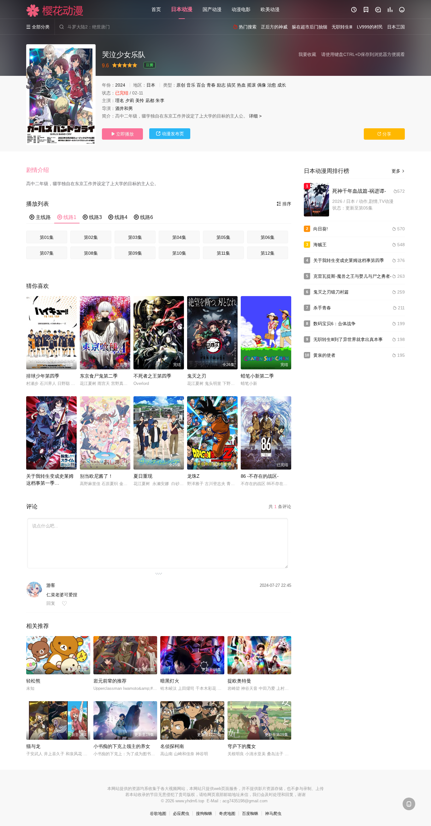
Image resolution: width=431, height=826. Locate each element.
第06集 (268, 237)
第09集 (135, 253)
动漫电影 (241, 9)
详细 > (255, 115)
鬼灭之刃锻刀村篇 (331, 292)
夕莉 (129, 100)
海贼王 (320, 244)
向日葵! (320, 228)
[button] (40, 170)
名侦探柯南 (172, 746)
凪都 (149, 100)
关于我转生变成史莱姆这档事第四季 (348, 260)
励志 (221, 85)
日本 (150, 85)
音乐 (190, 85)
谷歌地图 (158, 813)
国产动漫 (212, 9)
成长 (281, 85)
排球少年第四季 (42, 376)
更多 (398, 170)
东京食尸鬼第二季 (99, 376)
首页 (156, 9)
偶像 (261, 85)
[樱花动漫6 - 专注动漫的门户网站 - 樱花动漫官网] (55, 10)
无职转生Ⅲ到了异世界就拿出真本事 (348, 339)
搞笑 (231, 85)
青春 (211, 85)
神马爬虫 (273, 813)
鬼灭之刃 (196, 376)
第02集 (91, 237)
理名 (119, 100)
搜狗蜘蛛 (204, 813)
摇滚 (251, 85)
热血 (241, 85)
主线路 (40, 217)
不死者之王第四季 (152, 376)
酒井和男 (124, 108)
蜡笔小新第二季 (257, 376)
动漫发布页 (170, 133)
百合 (201, 85)
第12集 (268, 253)
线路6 (143, 217)
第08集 (91, 253)
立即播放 (122, 134)
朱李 (160, 100)
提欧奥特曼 (239, 680)
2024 (120, 85)
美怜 (139, 100)
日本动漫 (181, 9)
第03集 (135, 237)
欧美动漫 (270, 9)
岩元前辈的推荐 (110, 680)
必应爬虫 (181, 813)
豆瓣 (149, 65)
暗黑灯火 (169, 680)
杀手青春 (322, 307)
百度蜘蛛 (250, 813)
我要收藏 (307, 54)
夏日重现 (142, 476)
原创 (180, 85)
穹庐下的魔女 (241, 746)
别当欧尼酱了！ (96, 476)
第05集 (223, 237)
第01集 (47, 237)
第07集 (47, 253)
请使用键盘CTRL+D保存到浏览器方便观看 (363, 54)
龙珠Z (193, 476)
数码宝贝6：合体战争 (334, 323)
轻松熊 (33, 680)
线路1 (66, 217)
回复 (50, 603)
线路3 (92, 217)
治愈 (271, 85)
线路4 (117, 217)
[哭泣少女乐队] (61, 94)
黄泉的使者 (324, 355)
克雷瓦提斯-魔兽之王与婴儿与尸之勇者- (352, 276)
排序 (284, 203)
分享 (384, 134)
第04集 (179, 237)
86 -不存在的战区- (260, 476)
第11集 (223, 253)
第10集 (179, 253)
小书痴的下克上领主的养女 (121, 746)
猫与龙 (33, 746)
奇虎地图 (227, 813)
